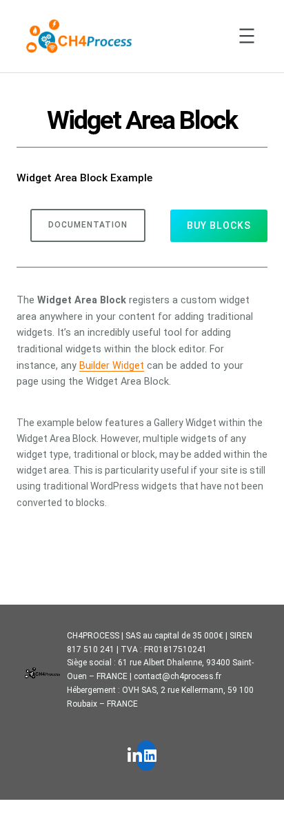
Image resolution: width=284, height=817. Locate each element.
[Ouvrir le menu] (246, 35)
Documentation (88, 225)
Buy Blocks (219, 225)
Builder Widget (111, 365)
